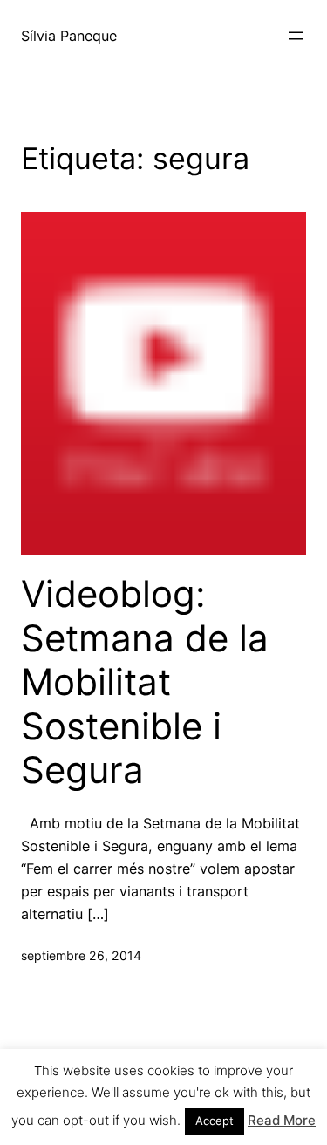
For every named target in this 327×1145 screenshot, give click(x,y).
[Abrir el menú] (295, 35)
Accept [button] (214, 1121)
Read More (282, 1120)
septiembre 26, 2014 (81, 955)
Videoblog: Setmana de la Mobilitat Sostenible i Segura (145, 682)
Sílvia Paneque (69, 35)
